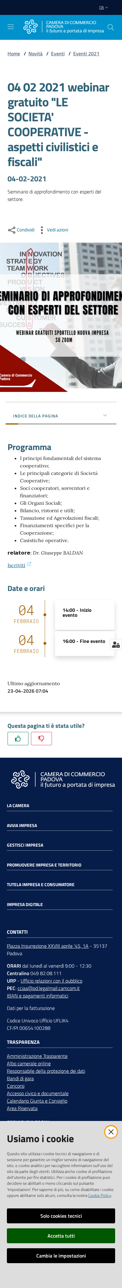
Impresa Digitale (25, 904)
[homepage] (63, 27)
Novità (35, 53)
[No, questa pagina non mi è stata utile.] (41, 738)
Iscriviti (16, 565)
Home (14, 53)
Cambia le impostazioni (61, 1255)
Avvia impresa (22, 825)
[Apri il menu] (10, 26)
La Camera (18, 805)
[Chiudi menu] (99, 12)
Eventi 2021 (86, 53)
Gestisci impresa (25, 845)
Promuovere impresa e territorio (44, 865)
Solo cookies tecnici (61, 1216)
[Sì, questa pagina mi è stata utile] (18, 738)
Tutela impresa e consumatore (40, 884)
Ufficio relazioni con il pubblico (51, 980)
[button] (110, 27)
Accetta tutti (61, 1235)
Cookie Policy (99, 1195)
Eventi (58, 53)
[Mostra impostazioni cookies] (116, 644)
